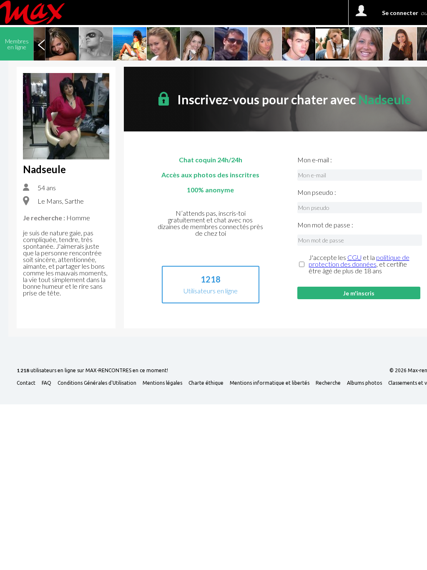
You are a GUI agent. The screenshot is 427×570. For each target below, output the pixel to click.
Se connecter (400, 12)
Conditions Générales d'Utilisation (97, 383)
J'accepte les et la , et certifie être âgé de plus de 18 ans (359, 264)
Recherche (328, 383)
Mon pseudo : (316, 192)
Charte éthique (206, 383)
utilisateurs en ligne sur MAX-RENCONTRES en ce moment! (92, 370)
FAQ (46, 383)
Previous (41, 44)
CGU (354, 257)
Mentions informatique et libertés (269, 383)
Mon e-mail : (314, 159)
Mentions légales (162, 383)
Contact (26, 383)
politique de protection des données (359, 260)
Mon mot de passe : (325, 225)
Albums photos (364, 383)
